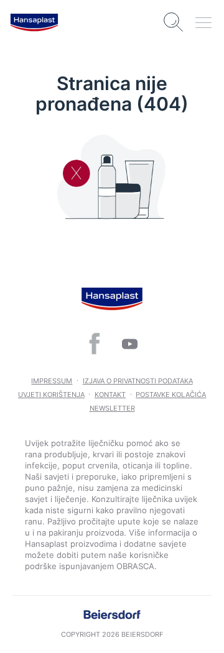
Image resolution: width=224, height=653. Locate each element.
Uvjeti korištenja (51, 394)
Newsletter (112, 408)
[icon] (94, 343)
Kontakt (110, 394)
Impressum (51, 381)
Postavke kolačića (171, 394)
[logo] (34, 22)
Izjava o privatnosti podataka (138, 381)
